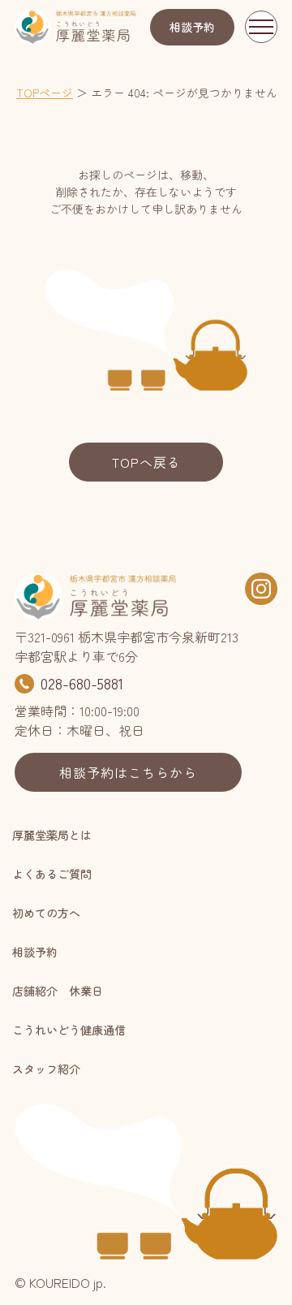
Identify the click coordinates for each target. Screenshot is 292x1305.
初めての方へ (46, 913)
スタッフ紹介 (46, 1069)
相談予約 (192, 27)
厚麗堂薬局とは (52, 835)
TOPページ (44, 92)
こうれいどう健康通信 (69, 1030)
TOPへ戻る (146, 462)
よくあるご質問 (52, 874)
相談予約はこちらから (128, 772)
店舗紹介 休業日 (57, 991)
